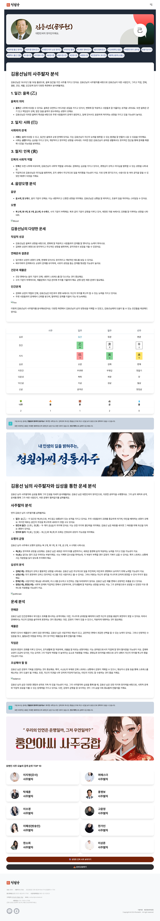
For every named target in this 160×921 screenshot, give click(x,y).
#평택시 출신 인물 (14, 55)
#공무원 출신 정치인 (15, 50)
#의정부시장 (39, 55)
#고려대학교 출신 (115, 50)
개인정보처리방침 (148, 910)
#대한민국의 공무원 (131, 50)
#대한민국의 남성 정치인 (51, 50)
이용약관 (140, 910)
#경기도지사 (147, 50)
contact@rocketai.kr (35, 897)
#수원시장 (28, 55)
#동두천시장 (62, 55)
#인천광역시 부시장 (98, 55)
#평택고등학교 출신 (116, 55)
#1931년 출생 (69, 50)
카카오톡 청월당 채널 (17, 897)
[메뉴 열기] (151, 4)
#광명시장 (84, 55)
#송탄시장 (50, 55)
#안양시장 (73, 55)
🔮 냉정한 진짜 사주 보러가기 (80, 859)
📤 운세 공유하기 (80, 867)
